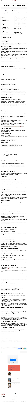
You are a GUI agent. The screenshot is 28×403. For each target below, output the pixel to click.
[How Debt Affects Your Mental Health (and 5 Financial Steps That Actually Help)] (9, 374)
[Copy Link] (16, 8)
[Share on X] (21, 348)
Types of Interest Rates (4, 23)
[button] (1, 0)
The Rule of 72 (8, 268)
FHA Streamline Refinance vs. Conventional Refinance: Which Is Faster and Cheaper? (16, 379)
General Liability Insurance (13, 367)
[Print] (17, 8)
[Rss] (4, 396)
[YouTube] (3, 396)
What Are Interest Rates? (4, 19)
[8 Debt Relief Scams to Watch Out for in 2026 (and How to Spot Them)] (9, 385)
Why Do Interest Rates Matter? (5, 20)
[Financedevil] (14, 0)
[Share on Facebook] (12, 8)
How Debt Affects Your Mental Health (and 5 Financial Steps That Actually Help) (16, 373)
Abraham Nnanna (10, 10)
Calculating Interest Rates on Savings (6, 27)
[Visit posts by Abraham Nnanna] (5, 10)
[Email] (15, 8)
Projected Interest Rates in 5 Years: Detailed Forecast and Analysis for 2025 (14, 126)
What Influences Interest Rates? (5, 24)
